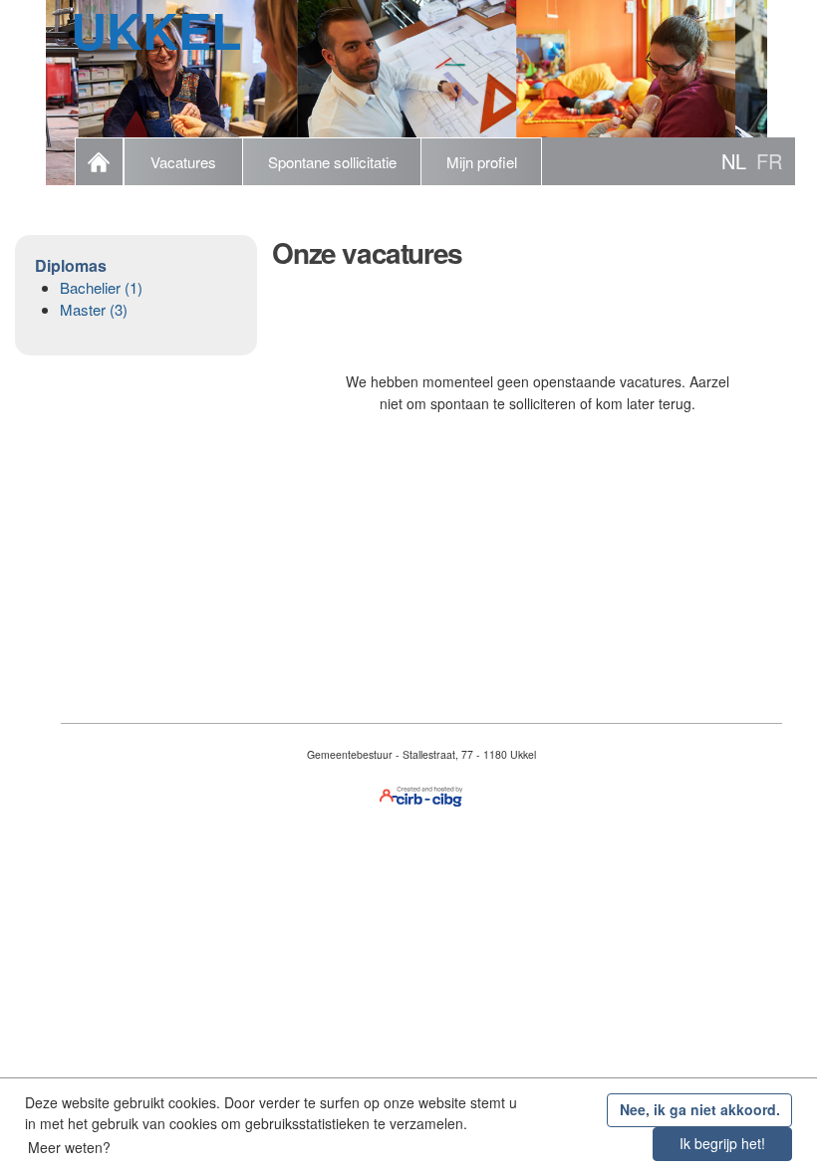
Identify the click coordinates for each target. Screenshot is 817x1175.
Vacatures (183, 161)
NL (733, 160)
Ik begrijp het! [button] (722, 1143)
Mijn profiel (481, 161)
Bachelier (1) (101, 287)
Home (99, 161)
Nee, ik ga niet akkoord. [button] (700, 1109)
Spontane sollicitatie (332, 161)
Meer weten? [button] (69, 1147)
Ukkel (156, 30)
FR (769, 160)
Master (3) (94, 309)
